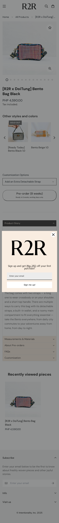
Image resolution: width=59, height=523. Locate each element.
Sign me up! (29, 285)
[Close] (53, 234)
